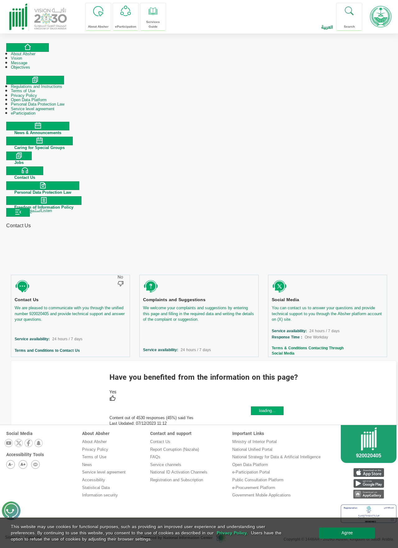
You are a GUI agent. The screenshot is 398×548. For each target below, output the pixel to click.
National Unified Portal (252, 449)
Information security (100, 495)
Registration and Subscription (176, 480)
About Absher (95, 433)
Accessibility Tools (25, 454)
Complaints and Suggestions (174, 299)
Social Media (285, 299)
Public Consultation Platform (258, 480)
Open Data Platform (250, 465)
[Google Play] (368, 483)
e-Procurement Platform (253, 487)
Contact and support (171, 433)
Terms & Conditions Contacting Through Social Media (308, 351)
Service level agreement (104, 472)
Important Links (248, 433)
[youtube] (9, 443)
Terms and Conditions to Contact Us (48, 350)
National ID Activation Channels (178, 472)
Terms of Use (94, 457)
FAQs (155, 457)
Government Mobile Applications (261, 495)
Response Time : (288, 337)
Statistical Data (96, 487)
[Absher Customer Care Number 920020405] (368, 451)
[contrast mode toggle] (35, 464)
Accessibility (93, 480)
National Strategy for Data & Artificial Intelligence (276, 457)
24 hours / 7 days (67, 339)
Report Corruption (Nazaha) (174, 449)
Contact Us (27, 299)
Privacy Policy (95, 449)
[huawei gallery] (368, 494)
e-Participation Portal (251, 472)
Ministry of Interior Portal (254, 442)
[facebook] (29, 443)
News (87, 465)
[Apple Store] (368, 472)
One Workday (316, 337)
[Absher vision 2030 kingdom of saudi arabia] (37, 14)
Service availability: (33, 339)
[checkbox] (112, 396)
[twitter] (19, 443)
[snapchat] (39, 443)
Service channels (165, 465)
